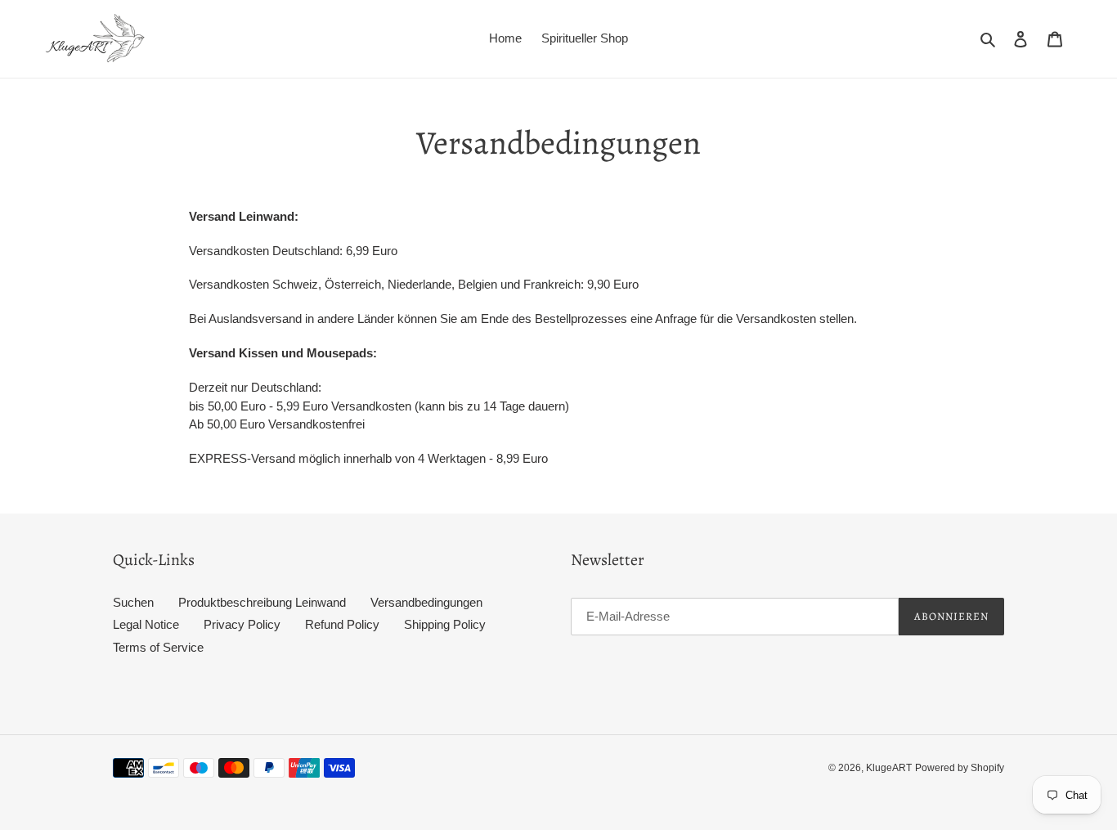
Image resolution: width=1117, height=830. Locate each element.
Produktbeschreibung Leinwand (262, 602)
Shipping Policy (445, 624)
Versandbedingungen (426, 602)
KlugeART (889, 768)
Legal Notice (146, 624)
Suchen (133, 602)
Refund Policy (342, 624)
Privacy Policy (242, 624)
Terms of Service (158, 647)
